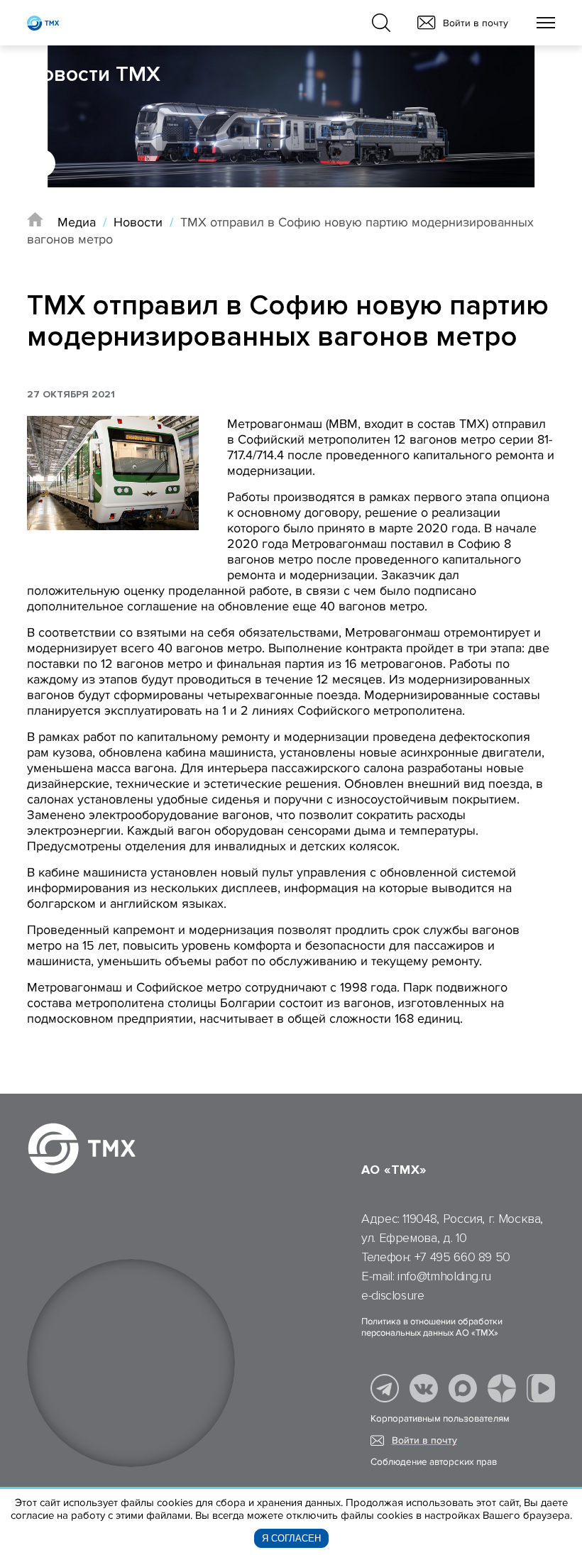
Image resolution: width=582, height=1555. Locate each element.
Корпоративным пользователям (440, 1418)
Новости (138, 222)
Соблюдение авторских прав (433, 1462)
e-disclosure (392, 1295)
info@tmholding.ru (444, 1276)
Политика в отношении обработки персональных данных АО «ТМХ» (432, 1327)
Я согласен (291, 1538)
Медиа (76, 222)
